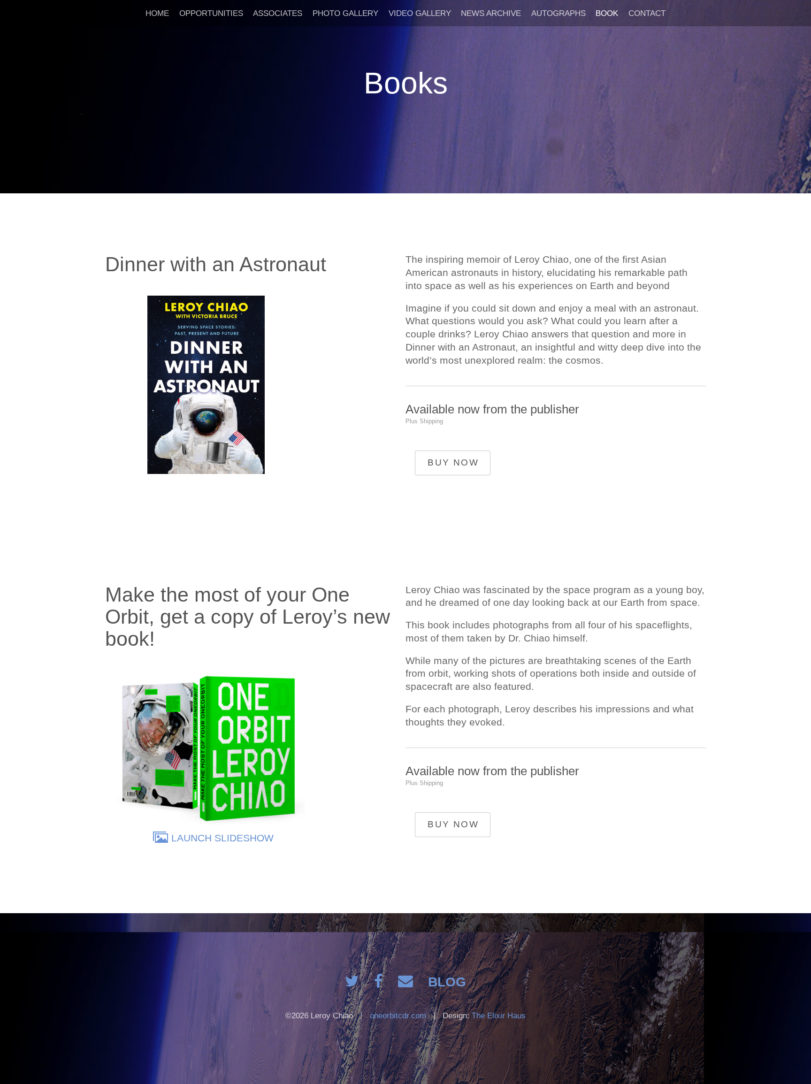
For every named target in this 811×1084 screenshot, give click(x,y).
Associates (277, 13)
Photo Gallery (345, 13)
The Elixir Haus (499, 1015)
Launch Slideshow (222, 838)
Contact (647, 13)
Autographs (558, 13)
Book (607, 13)
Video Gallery (420, 13)
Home (157, 13)
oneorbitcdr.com (398, 1015)
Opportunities (211, 13)
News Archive (491, 13)
